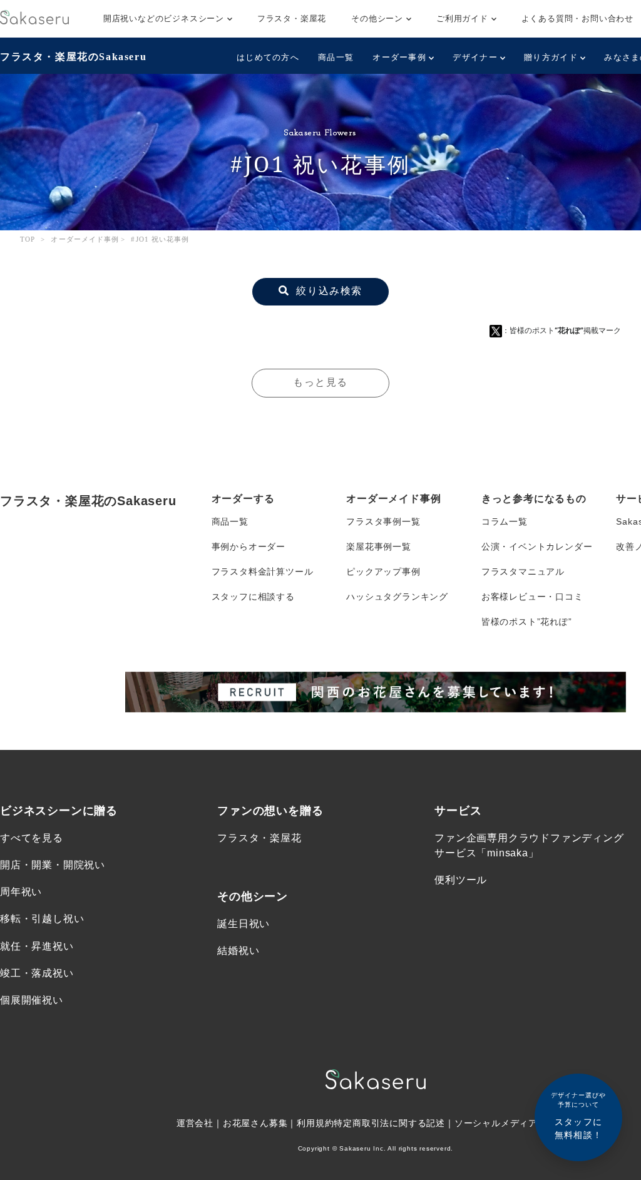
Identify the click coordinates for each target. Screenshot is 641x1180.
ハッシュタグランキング (397, 597)
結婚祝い (238, 950)
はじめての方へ (268, 57)
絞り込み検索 (327, 290)
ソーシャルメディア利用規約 (514, 1123)
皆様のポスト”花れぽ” (526, 622)
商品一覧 (336, 57)
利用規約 (315, 1123)
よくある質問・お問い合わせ (577, 18)
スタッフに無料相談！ (578, 1116)
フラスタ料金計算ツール (263, 572)
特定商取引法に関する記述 (389, 1123)
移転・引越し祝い (42, 918)
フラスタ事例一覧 (383, 521)
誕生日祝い (243, 923)
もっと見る (320, 382)
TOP (27, 239)
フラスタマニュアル (523, 572)
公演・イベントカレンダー (537, 546)
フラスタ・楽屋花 (291, 18)
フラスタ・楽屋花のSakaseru (73, 56)
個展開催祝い (31, 1000)
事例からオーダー (248, 546)
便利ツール (460, 880)
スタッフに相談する (253, 597)
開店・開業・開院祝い (52, 864)
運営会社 (195, 1123)
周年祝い (21, 891)
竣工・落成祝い (37, 973)
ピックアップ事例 (383, 572)
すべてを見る (31, 838)
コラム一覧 (504, 521)
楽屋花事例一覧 (378, 546)
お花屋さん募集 (255, 1123)
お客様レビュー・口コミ (532, 597)
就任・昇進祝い (37, 946)
